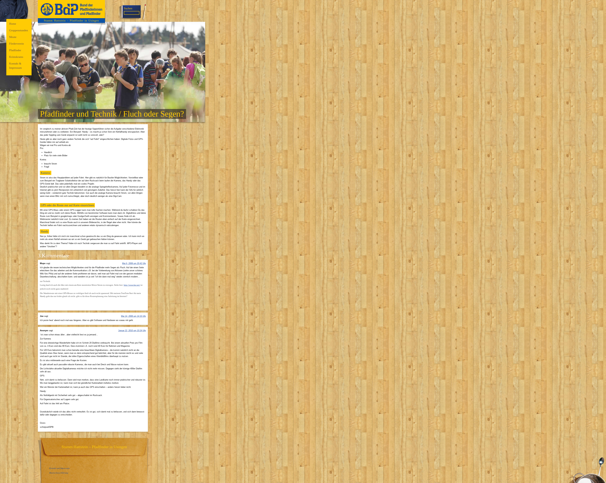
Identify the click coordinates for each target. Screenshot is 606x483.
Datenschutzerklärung (58, 472)
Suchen (128, 8)
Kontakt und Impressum (59, 468)
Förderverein (16, 43)
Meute (12, 37)
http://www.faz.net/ (132, 285)
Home (12, 23)
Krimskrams (16, 56)
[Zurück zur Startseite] (71, 9)
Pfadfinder (15, 50)
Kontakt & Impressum (15, 65)
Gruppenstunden (18, 30)
